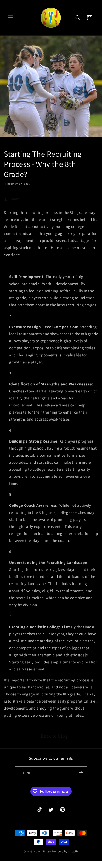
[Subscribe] (81, 772)
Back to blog (54, 736)
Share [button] (15, 199)
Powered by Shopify (65, 851)
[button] (10, 17)
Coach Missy (42, 851)
